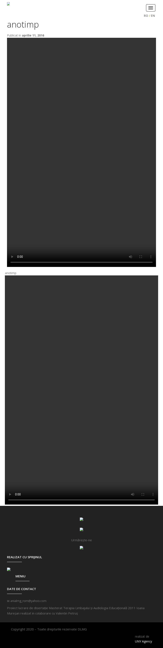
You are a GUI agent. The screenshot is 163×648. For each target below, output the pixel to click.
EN (153, 16)
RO (146, 16)
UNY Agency (143, 641)
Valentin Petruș (67, 613)
